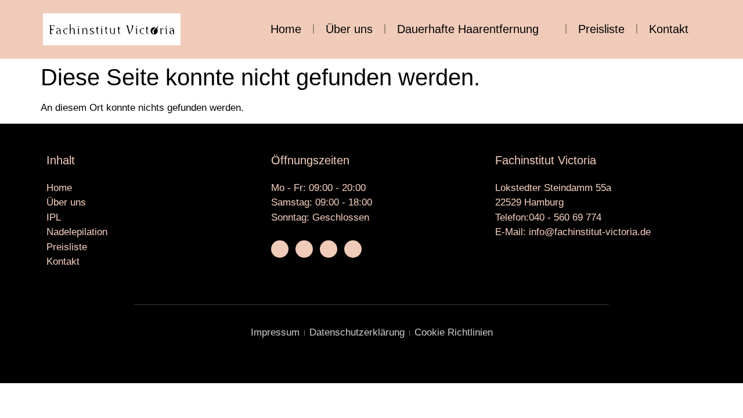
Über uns (349, 29)
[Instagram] (304, 249)
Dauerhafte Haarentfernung (468, 29)
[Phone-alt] (328, 249)
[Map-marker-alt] (353, 249)
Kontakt (668, 29)
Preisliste (601, 29)
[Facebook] (279, 249)
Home (285, 29)
